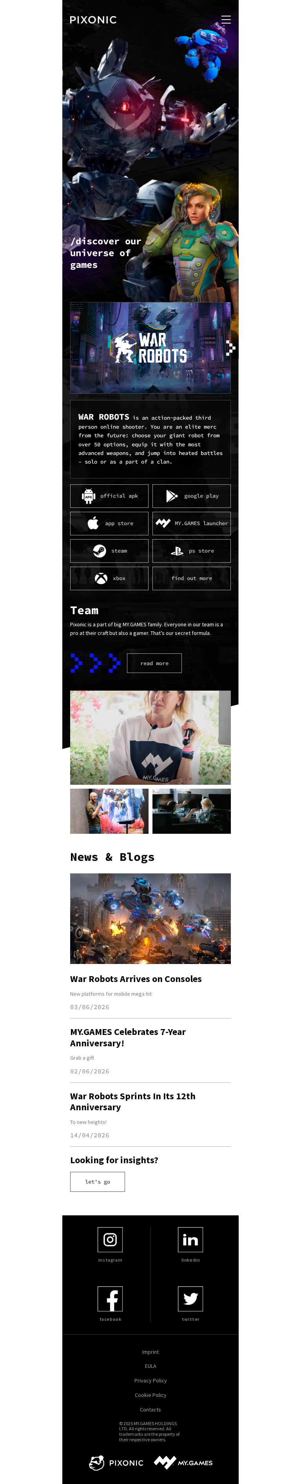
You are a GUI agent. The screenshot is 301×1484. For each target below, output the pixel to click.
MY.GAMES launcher (201, 523)
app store (119, 523)
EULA (150, 1366)
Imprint (150, 1352)
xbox (119, 578)
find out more (191, 578)
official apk (119, 495)
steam (119, 550)
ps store (201, 550)
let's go (97, 1181)
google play (201, 495)
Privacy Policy (150, 1380)
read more (154, 663)
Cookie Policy (151, 1395)
